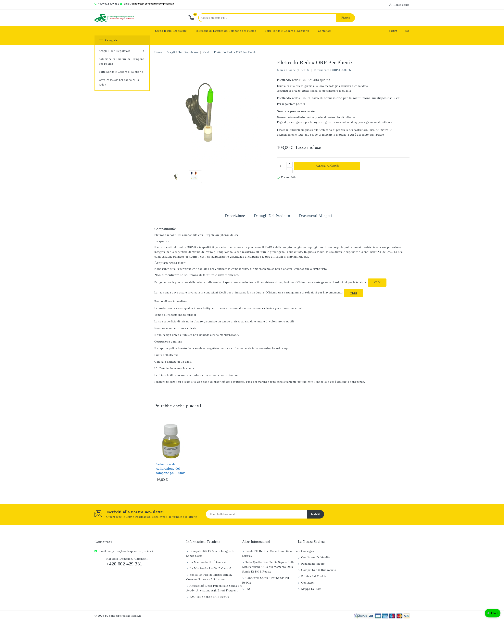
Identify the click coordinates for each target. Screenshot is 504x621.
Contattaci (324, 30)
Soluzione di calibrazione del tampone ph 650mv (170, 468)
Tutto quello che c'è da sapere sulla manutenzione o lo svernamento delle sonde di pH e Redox (268, 566)
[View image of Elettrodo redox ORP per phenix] (176, 176)
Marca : (282, 70)
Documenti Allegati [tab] (315, 215)
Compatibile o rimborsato (318, 570)
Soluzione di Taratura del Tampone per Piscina (225, 30)
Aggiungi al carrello (327, 165)
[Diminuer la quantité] (290, 170)
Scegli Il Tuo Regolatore (171, 30)
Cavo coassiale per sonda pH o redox (119, 82)
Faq (407, 30)
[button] (492, 613)
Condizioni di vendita (315, 557)
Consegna (307, 551)
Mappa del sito (310, 588)
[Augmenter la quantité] (290, 164)
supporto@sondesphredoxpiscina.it (153, 3)
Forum (393, 30)
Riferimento (321, 70)
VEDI (377, 282)
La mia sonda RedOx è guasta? (210, 568)
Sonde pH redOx (298, 70)
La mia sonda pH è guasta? (207, 562)
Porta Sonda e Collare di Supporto (287, 30)
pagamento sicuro (312, 563)
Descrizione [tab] (235, 215)
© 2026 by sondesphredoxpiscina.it (117, 615)
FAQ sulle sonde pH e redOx (209, 596)
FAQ (248, 588)
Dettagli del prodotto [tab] (272, 215)
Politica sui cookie (313, 576)
